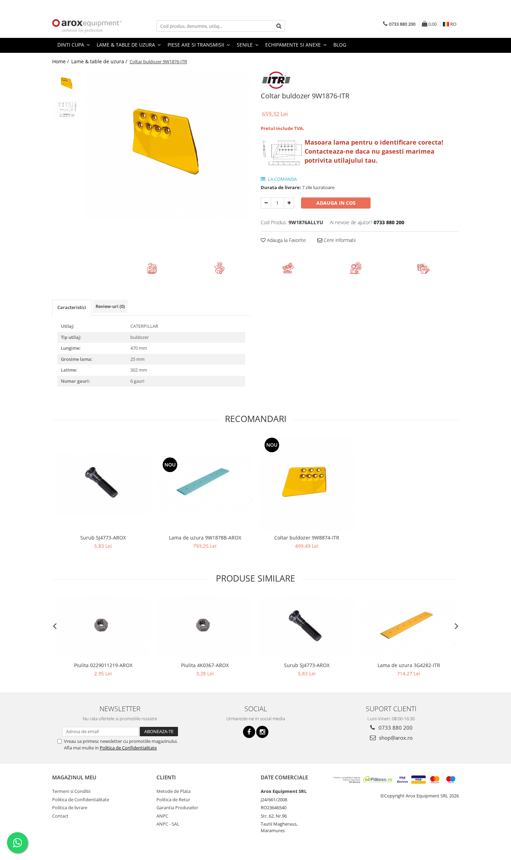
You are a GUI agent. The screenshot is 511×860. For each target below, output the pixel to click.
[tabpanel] (167, 145)
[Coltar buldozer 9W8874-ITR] (306, 483)
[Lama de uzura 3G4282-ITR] (408, 626)
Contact (60, 816)
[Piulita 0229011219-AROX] (103, 626)
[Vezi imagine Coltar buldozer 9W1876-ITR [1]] (66, 109)
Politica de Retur (173, 799)
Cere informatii (339, 240)
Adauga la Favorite (286, 240)
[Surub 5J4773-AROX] (103, 483)
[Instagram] (262, 732)
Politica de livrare (69, 807)
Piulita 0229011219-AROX (103, 665)
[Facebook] (249, 732)
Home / (61, 61)
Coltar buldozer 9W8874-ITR (306, 537)
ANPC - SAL (167, 824)
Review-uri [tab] (110, 306)
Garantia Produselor (177, 807)
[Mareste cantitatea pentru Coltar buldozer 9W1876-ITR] (289, 203)
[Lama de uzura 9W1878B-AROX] (204, 483)
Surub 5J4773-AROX (103, 537)
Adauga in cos (336, 203)
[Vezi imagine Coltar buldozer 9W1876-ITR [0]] (66, 84)
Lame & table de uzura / (100, 61)
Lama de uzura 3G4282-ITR (409, 665)
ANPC (162, 816)
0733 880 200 (395, 727)
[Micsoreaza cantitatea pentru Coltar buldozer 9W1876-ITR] (266, 203)
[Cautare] (279, 26)
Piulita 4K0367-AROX (205, 665)
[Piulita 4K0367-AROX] (204, 626)
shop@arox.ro (395, 737)
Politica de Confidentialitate (128, 748)
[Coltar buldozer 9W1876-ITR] (167, 145)
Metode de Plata (173, 791)
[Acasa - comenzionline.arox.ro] (87, 26)
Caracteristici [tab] (71, 307)
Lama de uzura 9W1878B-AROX (205, 537)
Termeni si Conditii (71, 791)
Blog (339, 44)
